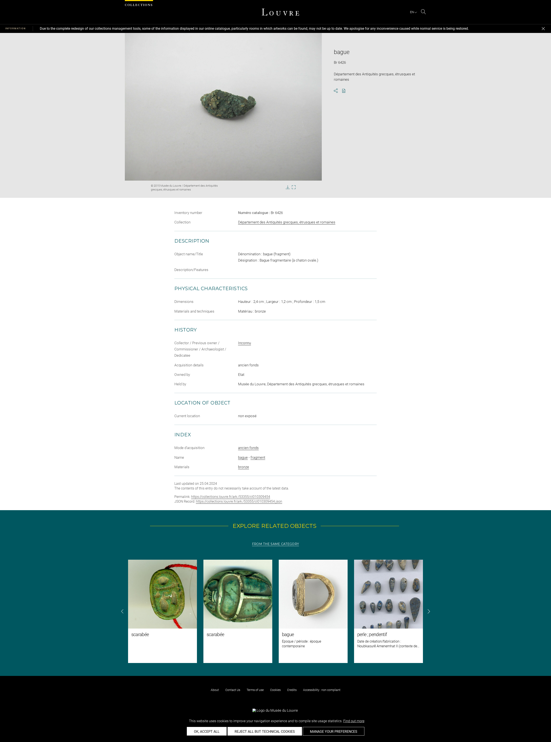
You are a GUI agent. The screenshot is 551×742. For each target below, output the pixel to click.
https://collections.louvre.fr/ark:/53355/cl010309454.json (239, 501)
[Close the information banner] (543, 28)
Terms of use (255, 690)
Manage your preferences (333, 732)
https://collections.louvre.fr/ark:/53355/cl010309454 (230, 497)
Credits (292, 690)
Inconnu (244, 343)
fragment (258, 457)
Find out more (353, 721)
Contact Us (232, 690)
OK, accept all (207, 732)
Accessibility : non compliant (322, 690)
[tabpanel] (275, 611)
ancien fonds (248, 448)
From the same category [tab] (275, 544)
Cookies (275, 690)
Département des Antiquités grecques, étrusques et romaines (286, 222)
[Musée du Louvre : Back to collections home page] (280, 12)
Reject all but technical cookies (265, 732)
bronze (243, 467)
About (215, 690)
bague (243, 457)
